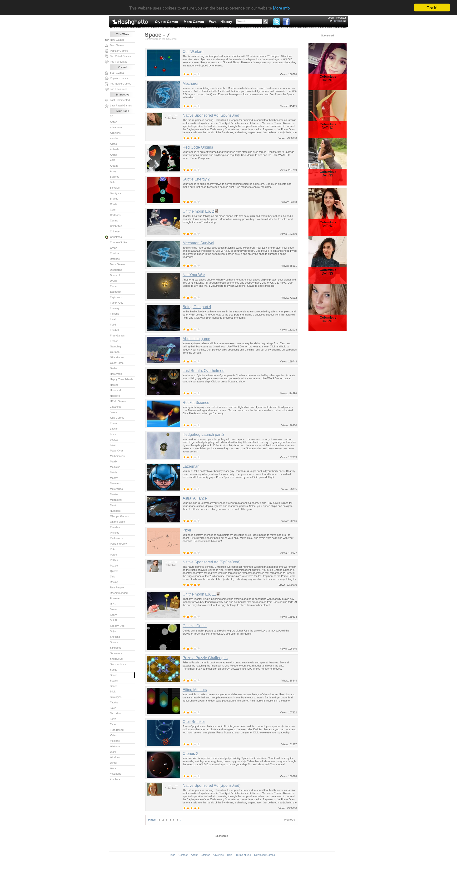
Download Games (264, 854)
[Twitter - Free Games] (276, 20)
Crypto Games (166, 22)
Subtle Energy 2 (196, 179)
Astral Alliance (195, 498)
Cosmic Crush (195, 626)
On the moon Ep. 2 (198, 211)
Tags (172, 854)
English (338, 20)
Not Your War (194, 275)
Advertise (218, 854)
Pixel (187, 530)
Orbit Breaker (194, 722)
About (194, 854)
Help (229, 854)
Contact (183, 854)
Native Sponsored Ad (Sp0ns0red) (211, 115)
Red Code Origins (198, 147)
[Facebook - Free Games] (286, 20)
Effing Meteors (195, 690)
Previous (289, 819)
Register (341, 17)
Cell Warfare (193, 52)
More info (281, 8)
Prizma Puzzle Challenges (205, 658)
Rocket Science (196, 403)
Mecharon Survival (198, 243)
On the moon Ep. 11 (199, 594)
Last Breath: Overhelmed (203, 371)
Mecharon (191, 83)
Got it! (432, 7)
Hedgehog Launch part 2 (203, 434)
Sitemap (205, 854)
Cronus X (191, 754)
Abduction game (196, 339)
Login (331, 17)
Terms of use (243, 854)
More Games (194, 22)
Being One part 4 (197, 307)
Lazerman (191, 466)
